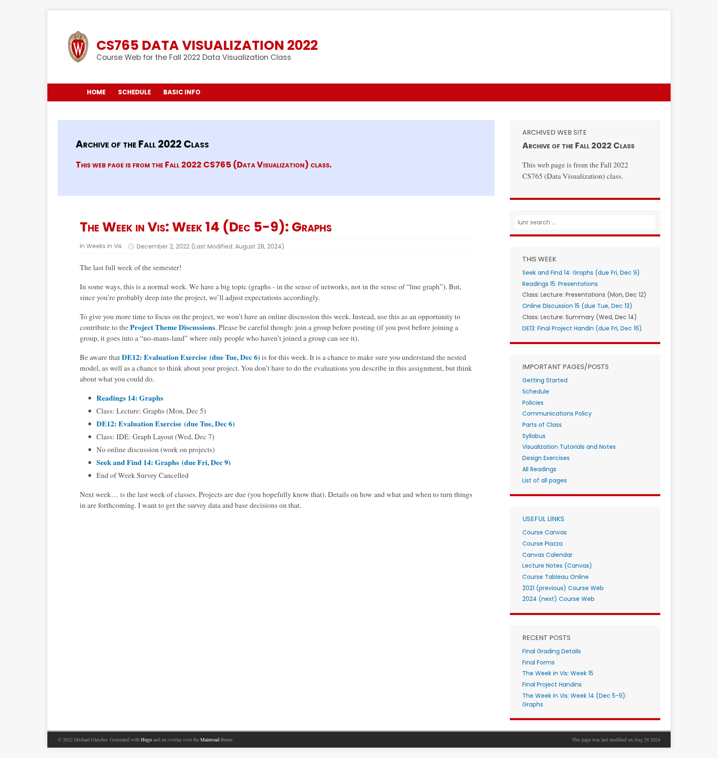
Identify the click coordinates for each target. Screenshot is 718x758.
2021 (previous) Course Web (563, 588)
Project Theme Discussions (172, 327)
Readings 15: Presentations (560, 284)
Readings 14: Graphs (129, 397)
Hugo (146, 739)
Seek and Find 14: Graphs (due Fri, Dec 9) (163, 462)
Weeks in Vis (104, 246)
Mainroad (209, 739)
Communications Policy (557, 413)
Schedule (535, 391)
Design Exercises (546, 458)
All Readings (539, 469)
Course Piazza (542, 543)
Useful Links (543, 519)
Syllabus (534, 436)
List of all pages (544, 480)
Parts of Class (542, 425)
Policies (532, 403)
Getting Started (545, 380)
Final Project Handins (552, 684)
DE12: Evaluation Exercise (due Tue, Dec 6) (191, 357)
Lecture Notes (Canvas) (557, 565)
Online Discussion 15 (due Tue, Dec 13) (577, 306)
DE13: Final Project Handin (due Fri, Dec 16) (582, 328)
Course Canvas (544, 532)
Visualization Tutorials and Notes (569, 447)
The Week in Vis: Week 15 (557, 673)
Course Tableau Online (555, 577)
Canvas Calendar (547, 555)
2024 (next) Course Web (558, 599)
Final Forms (538, 662)
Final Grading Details (551, 651)
